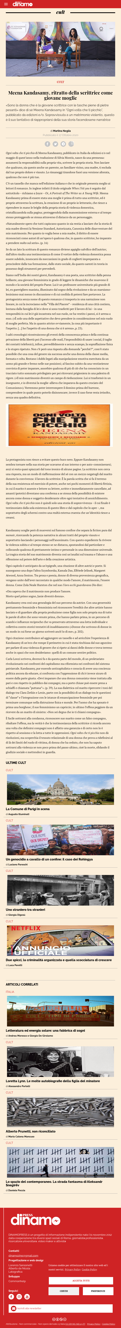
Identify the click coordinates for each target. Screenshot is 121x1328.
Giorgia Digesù (16, 914)
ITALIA (10, 991)
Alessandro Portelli (19, 1086)
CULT (9, 770)
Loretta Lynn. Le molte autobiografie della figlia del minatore (53, 1081)
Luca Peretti (15, 965)
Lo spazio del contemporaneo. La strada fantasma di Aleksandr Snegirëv (54, 1183)
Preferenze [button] (98, 1290)
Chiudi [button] (64, 1290)
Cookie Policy (108, 1324)
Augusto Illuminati (18, 814)
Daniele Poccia (16, 1190)
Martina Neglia (62, 130)
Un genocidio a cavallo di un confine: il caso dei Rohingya (49, 859)
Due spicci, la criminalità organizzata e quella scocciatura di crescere (59, 960)
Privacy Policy (93, 1324)
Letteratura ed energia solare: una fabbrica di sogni (45, 1030)
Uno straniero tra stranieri (25, 910)
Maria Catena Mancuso (21, 1136)
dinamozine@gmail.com (23, 1255)
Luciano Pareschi (18, 864)
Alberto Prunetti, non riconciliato (30, 1131)
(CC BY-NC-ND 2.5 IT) (75, 1324)
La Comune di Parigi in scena (28, 809)
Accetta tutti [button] (80, 1280)
